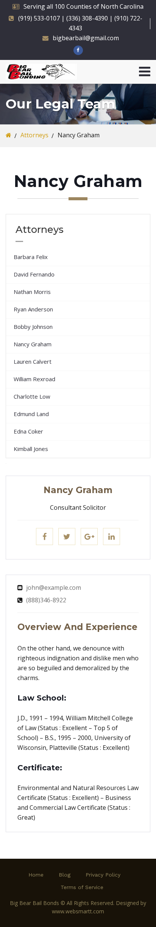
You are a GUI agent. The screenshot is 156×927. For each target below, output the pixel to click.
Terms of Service (82, 887)
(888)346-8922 (46, 600)
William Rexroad (34, 379)
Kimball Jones (31, 449)
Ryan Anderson (33, 309)
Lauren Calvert (32, 361)
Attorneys (34, 135)
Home (36, 875)
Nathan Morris (32, 291)
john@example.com (53, 587)
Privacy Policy (103, 875)
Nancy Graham (32, 344)
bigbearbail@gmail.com (86, 38)
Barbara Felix (31, 257)
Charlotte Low (32, 396)
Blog (64, 875)
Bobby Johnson (33, 326)
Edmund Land (31, 414)
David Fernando (34, 274)
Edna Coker (28, 431)
